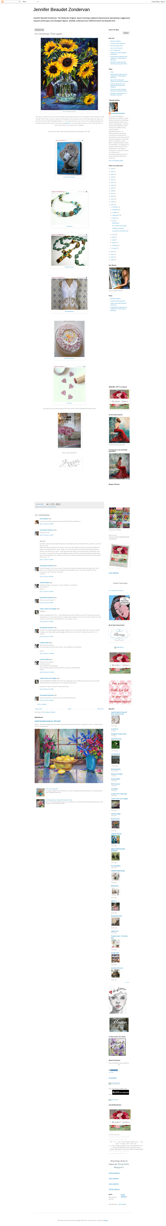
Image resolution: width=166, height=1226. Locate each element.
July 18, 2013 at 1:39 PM (46, 602)
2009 (112, 260)
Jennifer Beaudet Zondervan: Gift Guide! (48, 721)
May (113, 237)
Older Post (100, 709)
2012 (112, 251)
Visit (116, 590)
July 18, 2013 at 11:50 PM (47, 672)
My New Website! (115, 41)
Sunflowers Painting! (118, 228)
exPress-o (114, 901)
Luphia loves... (115, 931)
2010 (112, 257)
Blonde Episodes (116, 769)
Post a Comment (42, 704)
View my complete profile (116, 160)
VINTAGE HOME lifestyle (118, 871)
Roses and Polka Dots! (52, 789)
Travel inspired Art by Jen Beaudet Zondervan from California (117, 85)
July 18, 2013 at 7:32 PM (46, 636)
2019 (112, 188)
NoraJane (69, 403)
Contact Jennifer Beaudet (117, 43)
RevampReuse (69, 311)
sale (55, 507)
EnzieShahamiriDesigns (69, 177)
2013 (112, 204)
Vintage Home (115, 953)
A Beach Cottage (116, 814)
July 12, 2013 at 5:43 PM (46, 559)
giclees (67, 123)
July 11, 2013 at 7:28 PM (46, 524)
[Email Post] (47, 504)
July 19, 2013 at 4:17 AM (46, 689)
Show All (127, 982)
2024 (112, 174)
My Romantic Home (116, 916)
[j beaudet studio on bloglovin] (118, 1013)
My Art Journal (115, 819)
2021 (112, 182)
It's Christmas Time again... (119, 226)
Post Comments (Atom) (48, 712)
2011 (112, 254)
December (115, 207)
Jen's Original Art (115, 50)
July (113, 221)
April (113, 240)
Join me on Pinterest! (116, 48)
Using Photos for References (120, 231)
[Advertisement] (119, 349)
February (115, 245)
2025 (112, 171)
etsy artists (44, 507)
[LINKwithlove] (119, 647)
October (114, 212)
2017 (112, 193)
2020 (112, 185)
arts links (111, 1072)
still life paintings (114, 1189)
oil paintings (113, 1078)
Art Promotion (122, 1204)
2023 (112, 177)
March (114, 242)
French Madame (115, 866)
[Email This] (51, 504)
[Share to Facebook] (57, 504)
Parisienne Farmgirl (116, 774)
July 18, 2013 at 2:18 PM (46, 621)
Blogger (106, 1220)
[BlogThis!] (53, 504)
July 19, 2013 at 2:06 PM (46, 700)
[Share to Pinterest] (59, 504)
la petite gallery (115, 779)
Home (69, 709)
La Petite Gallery (44, 582)
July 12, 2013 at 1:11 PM (46, 535)
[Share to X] (55, 504)
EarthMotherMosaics (69, 358)
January (114, 248)
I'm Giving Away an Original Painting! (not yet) (59, 800)
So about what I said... (117, 968)
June (114, 234)
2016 (112, 196)
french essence (115, 784)
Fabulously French (116, 739)
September (115, 215)
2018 (112, 191)
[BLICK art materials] (120, 1094)
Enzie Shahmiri (44, 518)
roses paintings (114, 573)
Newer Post (38, 709)
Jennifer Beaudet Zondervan (61, 9)
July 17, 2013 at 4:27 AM (46, 591)
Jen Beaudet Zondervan (47, 530)
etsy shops (50, 507)
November (115, 209)
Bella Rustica (114, 886)
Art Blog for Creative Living (118, 734)
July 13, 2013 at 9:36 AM (46, 576)
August (114, 218)
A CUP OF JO (114, 729)
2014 (112, 202)
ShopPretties (69, 226)
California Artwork (116, 834)
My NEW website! (115, 298)
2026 (112, 169)
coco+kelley (114, 789)
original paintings (114, 1173)
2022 (112, 180)
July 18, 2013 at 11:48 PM (47, 653)
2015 (112, 199)
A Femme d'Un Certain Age (119, 794)
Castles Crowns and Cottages (48, 609)
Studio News (115, 223)
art (40, 507)
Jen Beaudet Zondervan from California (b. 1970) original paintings (118, 58)
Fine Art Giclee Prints (116, 45)
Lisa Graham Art (115, 754)
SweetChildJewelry (69, 267)
